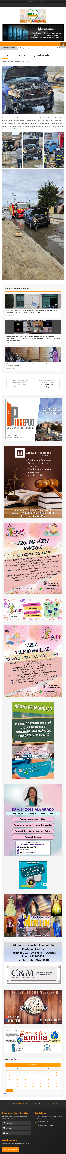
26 (25, 1086)
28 (40, 1086)
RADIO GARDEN (41, 5)
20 (33, 1083)
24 (9, 1086)
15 (48, 1079)
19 (25, 1083)
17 (9, 1083)
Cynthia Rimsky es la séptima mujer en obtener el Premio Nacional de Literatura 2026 (33, 48)
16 (56, 1079)
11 (17, 1079)
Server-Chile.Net (54, 1103)
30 (56, 1086)
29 (48, 1086)
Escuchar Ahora (12, 1149)
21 (40, 1083)
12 (25, 1079)
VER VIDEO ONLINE (33, 5)
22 (48, 1083)
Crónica (27, 61)
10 (9, 1079)
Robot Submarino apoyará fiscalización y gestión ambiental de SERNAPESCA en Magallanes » (45, 384)
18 (17, 1083)
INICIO (8, 5)
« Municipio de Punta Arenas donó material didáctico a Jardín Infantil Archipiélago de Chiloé (20, 384)
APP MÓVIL (13, 5)
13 (33, 1079)
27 (33, 1086)
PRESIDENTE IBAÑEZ (22, 1103)
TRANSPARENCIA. (49, 5)
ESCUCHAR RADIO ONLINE (22, 5)
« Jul (5, 1093)
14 (40, 1079)
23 (56, 1083)
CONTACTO (57, 5)
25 (17, 1086)
